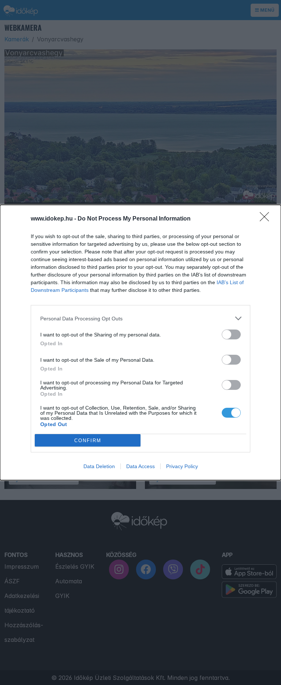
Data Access (140, 466)
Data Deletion (99, 466)
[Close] (267, 219)
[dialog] (140, 342)
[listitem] (140, 318)
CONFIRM (87, 440)
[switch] (231, 334)
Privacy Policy (182, 466)
